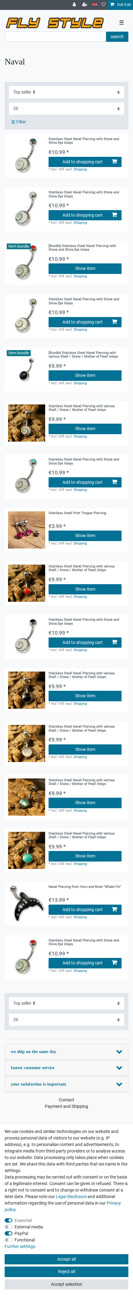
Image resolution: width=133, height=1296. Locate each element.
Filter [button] (21, 121)
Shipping (80, 169)
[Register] (85, 5)
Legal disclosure (71, 1196)
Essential (23, 1220)
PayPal (21, 1233)
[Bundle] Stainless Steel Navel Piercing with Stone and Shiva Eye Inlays (82, 248)
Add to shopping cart (82, 161)
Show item (85, 268)
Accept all (66, 1259)
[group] (26, 155)
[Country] (94, 5)
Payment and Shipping (66, 1106)
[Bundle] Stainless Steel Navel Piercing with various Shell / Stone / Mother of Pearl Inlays (83, 355)
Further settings (20, 1246)
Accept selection (66, 1284)
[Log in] (75, 5)
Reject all (66, 1271)
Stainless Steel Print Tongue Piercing (77, 513)
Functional (25, 1239)
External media (29, 1226)
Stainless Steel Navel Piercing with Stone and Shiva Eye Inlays (84, 141)
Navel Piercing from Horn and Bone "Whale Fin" (85, 887)
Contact (66, 1099)
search (117, 36)
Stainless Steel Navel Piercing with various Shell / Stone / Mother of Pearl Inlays (82, 408)
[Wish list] (103, 5)
